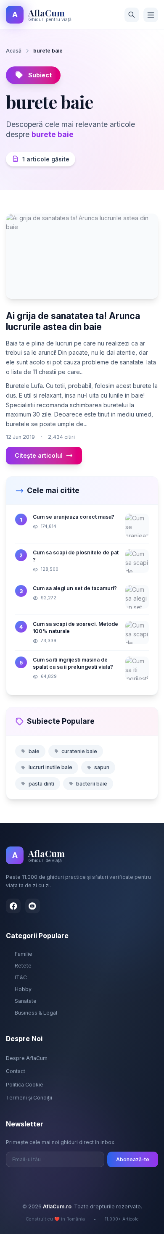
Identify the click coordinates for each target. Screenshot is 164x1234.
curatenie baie (79, 751)
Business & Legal (36, 1013)
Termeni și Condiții (29, 1097)
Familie (23, 954)
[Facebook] (13, 906)
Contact (15, 1071)
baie (34, 751)
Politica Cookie (24, 1084)
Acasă (13, 50)
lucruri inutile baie (50, 767)
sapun (101, 767)
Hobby (23, 989)
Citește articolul (39, 455)
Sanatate (26, 1001)
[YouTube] (32, 906)
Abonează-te (132, 1159)
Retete (23, 965)
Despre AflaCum (27, 1058)
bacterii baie (91, 783)
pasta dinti (41, 783)
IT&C (21, 977)
